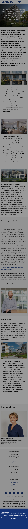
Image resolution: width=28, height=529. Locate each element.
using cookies (5, 512)
